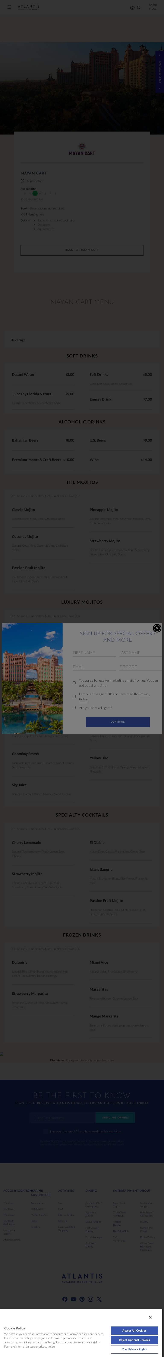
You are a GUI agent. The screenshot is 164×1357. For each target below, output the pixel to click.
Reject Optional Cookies (134, 1340)
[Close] (150, 1317)
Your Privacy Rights (134, 1349)
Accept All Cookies (134, 1330)
